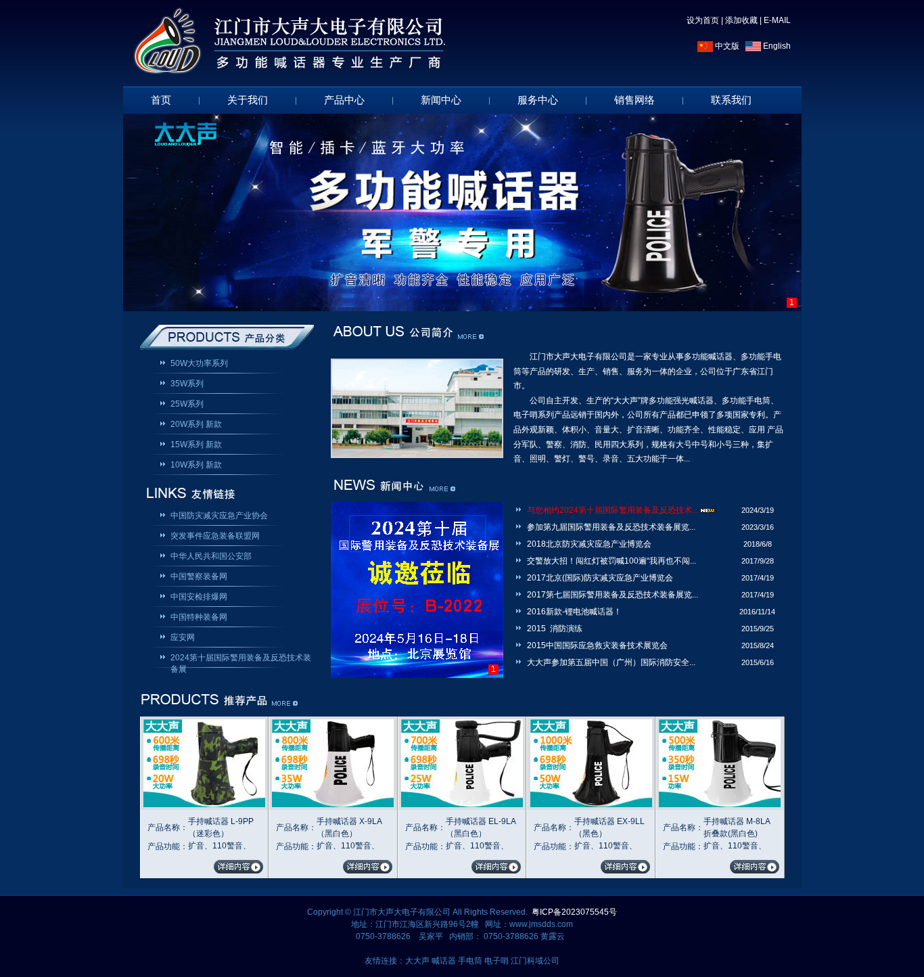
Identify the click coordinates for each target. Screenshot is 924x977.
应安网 (182, 637)
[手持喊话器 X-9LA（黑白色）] (333, 804)
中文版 (726, 46)
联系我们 (731, 100)
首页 (161, 100)
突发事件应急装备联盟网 (215, 536)
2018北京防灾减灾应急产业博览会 (589, 544)
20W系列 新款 (196, 424)
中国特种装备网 (198, 617)
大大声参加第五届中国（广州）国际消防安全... (611, 662)
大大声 (417, 960)
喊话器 (444, 960)
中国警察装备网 (198, 576)
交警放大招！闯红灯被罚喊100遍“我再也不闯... (611, 561)
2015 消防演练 (554, 628)
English (776, 46)
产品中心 (344, 100)
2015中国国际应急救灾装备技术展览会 (597, 645)
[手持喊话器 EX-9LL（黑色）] (591, 804)
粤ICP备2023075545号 (574, 912)
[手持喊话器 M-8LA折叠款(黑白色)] (720, 804)
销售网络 (634, 100)
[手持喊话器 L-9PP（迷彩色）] (204, 804)
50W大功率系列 (199, 363)
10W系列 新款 (196, 465)
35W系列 (187, 383)
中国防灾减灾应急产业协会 (219, 515)
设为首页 (703, 20)
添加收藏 (741, 20)
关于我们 (247, 100)
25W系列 (187, 404)
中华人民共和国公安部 (211, 556)
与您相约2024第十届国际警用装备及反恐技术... (612, 510)
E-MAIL (777, 20)
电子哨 (496, 960)
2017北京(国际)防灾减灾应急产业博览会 (600, 578)
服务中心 (537, 100)
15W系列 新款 (196, 444)
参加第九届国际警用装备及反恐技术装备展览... (611, 527)
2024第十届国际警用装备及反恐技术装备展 (240, 658)
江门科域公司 (535, 960)
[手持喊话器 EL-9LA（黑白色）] (462, 804)
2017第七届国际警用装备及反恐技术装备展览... (612, 594)
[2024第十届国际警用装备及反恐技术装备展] (417, 590)
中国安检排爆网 (198, 596)
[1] (462, 212)
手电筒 (470, 960)
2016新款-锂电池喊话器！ (574, 611)
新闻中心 (441, 100)
